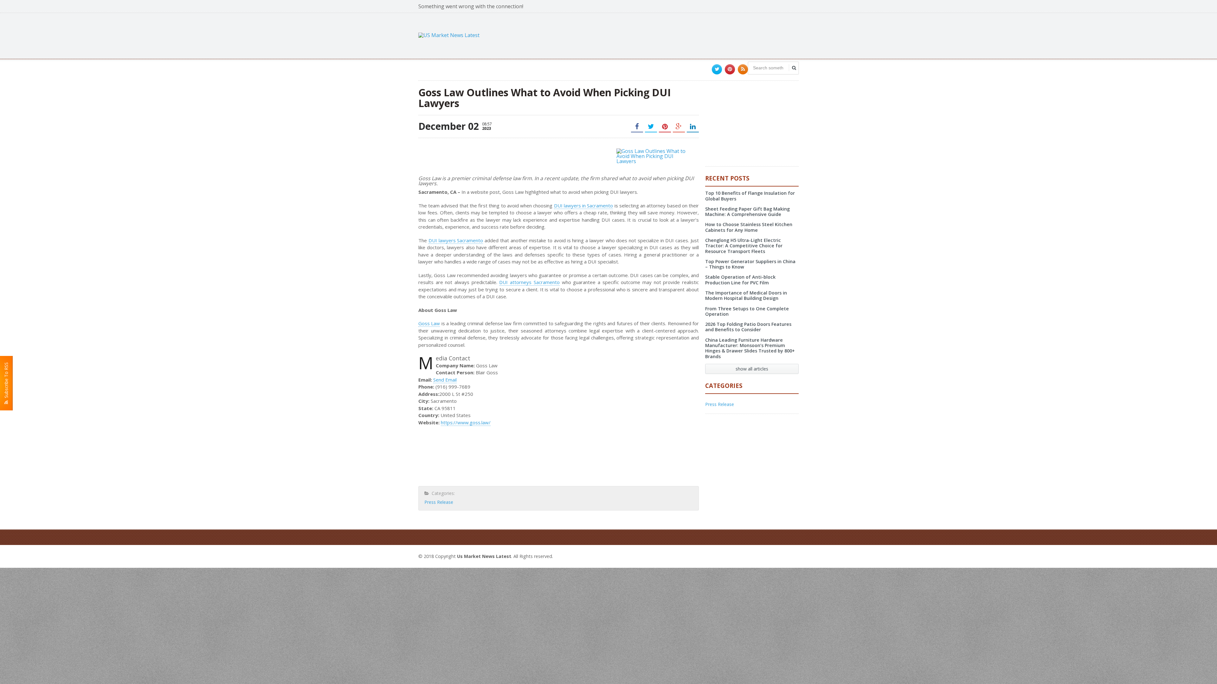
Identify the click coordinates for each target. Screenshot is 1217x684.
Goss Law (429, 323)
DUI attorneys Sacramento (529, 282)
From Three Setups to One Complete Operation (747, 311)
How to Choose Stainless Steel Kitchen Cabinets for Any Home (748, 227)
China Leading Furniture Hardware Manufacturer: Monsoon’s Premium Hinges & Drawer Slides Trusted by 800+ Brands (750, 348)
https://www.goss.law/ (466, 422)
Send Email (445, 380)
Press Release (438, 502)
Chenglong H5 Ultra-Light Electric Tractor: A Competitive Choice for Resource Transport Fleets (743, 245)
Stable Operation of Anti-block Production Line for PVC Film (740, 279)
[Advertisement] (683, 35)
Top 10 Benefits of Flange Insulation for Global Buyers (750, 195)
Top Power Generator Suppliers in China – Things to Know (750, 264)
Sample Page (783, 555)
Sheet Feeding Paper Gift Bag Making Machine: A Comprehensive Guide (747, 211)
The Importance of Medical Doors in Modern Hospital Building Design (746, 295)
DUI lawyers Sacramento (455, 240)
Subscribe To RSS (6, 381)
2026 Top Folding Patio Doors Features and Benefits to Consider (748, 326)
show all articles (752, 369)
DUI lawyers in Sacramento (583, 205)
